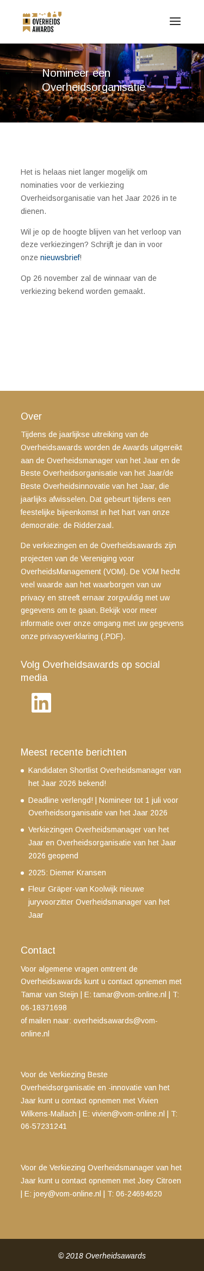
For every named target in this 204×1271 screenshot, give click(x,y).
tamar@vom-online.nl (130, 994)
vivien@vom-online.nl (128, 1113)
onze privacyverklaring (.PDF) (72, 636)
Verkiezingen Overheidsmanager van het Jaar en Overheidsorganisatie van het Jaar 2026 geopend (102, 842)
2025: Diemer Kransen (67, 872)
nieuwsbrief (59, 257)
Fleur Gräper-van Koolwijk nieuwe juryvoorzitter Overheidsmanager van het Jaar (99, 902)
